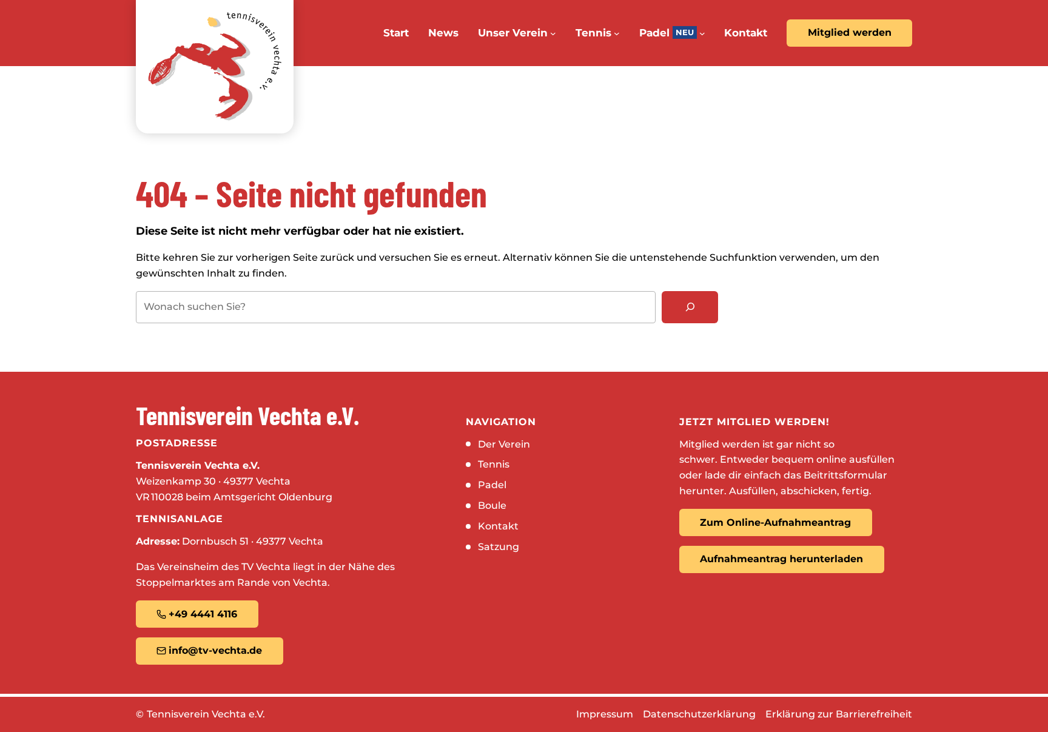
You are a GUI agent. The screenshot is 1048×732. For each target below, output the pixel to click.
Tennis (493, 464)
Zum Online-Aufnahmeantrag (775, 522)
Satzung (498, 546)
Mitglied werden (850, 32)
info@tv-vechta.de (215, 650)
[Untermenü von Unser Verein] (553, 33)
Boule (492, 505)
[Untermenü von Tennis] (617, 33)
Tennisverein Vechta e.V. (206, 714)
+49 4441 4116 (203, 614)
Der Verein (504, 444)
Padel (492, 485)
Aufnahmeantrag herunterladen (781, 559)
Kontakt (498, 526)
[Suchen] (690, 307)
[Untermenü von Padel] (702, 33)
